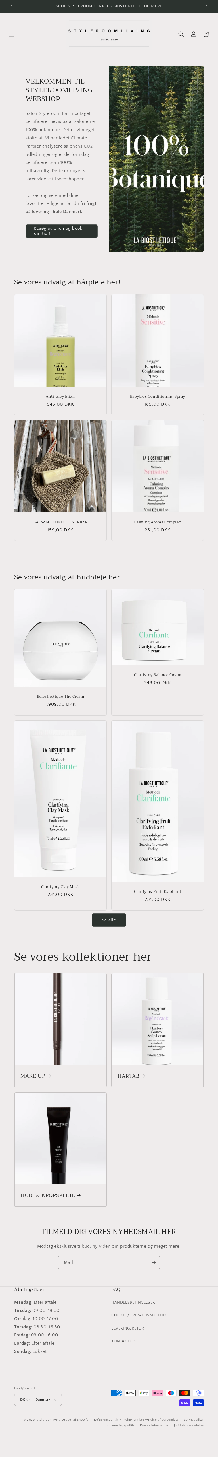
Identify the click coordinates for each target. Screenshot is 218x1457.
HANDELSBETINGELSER (133, 1302)
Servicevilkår (194, 1419)
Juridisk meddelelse (189, 1425)
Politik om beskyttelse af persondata (150, 1419)
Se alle (109, 920)
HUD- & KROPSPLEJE (47, 1195)
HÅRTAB (128, 1076)
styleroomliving (49, 1419)
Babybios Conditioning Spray (157, 396)
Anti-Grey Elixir (60, 396)
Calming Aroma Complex (157, 522)
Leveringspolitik (122, 1425)
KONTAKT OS (123, 1341)
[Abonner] (153, 1262)
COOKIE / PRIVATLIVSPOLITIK (139, 1315)
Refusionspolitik (106, 1419)
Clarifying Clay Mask (60, 887)
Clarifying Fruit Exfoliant (157, 892)
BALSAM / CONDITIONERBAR (60, 522)
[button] (12, 34)
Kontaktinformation (154, 1425)
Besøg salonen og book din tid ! (58, 231)
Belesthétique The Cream (60, 697)
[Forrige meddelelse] (11, 6)
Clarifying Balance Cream (157, 675)
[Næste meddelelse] (206, 6)
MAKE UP (32, 1076)
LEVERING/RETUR (127, 1328)
